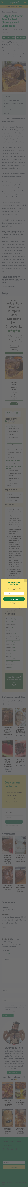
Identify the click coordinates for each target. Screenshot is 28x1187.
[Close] (25, 580)
